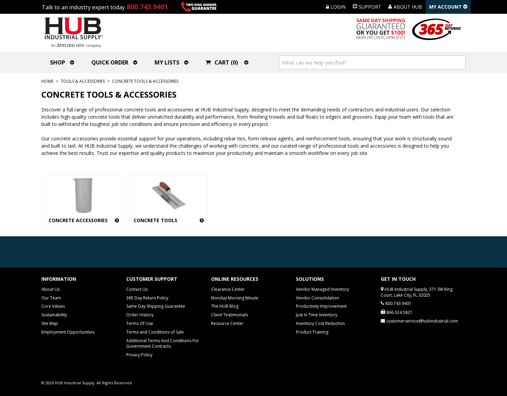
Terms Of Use (139, 323)
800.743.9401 (147, 6)
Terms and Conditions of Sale (155, 332)
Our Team (51, 298)
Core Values (53, 306)
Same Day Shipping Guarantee (155, 306)
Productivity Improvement (321, 306)
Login (337, 6)
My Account (446, 6)
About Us (50, 289)
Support (369, 6)
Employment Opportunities (68, 332)
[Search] (459, 62)
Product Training (312, 332)
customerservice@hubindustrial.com (422, 321)
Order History (139, 315)
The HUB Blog (224, 306)
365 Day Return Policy (147, 298)
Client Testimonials (229, 315)
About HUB (407, 6)
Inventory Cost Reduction (320, 323)
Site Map (49, 323)
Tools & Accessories (83, 81)
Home (47, 81)
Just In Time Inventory (316, 315)
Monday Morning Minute (234, 298)
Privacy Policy (139, 355)
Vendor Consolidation (317, 298)
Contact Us (137, 289)
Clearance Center (228, 289)
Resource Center (227, 323)
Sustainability (54, 315)
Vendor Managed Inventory (322, 289)
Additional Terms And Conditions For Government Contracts (162, 343)
